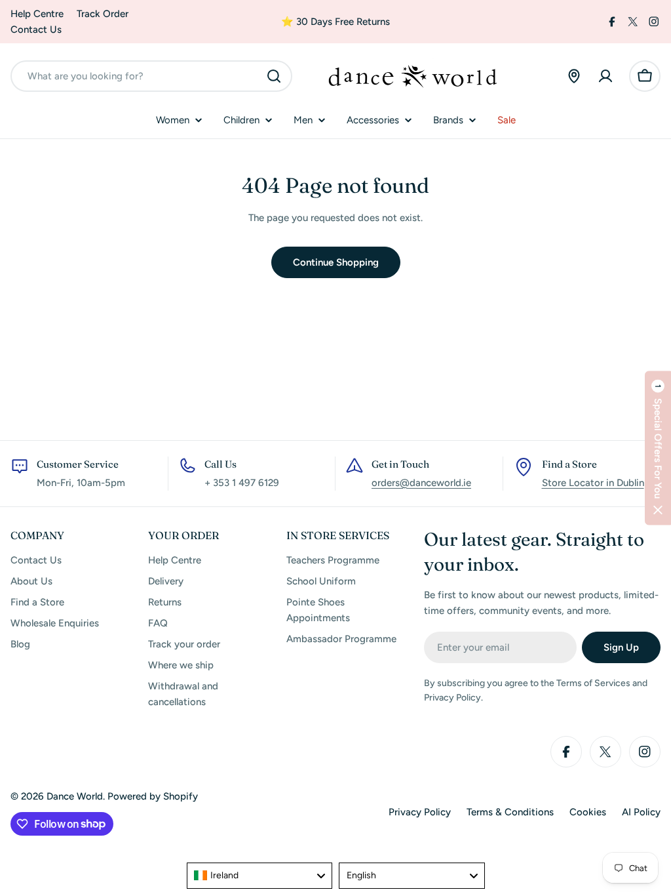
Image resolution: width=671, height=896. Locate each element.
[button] (658, 448)
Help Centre (37, 14)
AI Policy (641, 812)
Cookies (587, 812)
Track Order (102, 14)
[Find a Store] (574, 76)
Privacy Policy (420, 812)
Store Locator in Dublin (593, 483)
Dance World (75, 796)
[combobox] (151, 76)
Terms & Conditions (510, 812)
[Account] (605, 76)
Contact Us (36, 29)
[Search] (274, 76)
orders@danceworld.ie (421, 483)
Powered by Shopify (152, 796)
